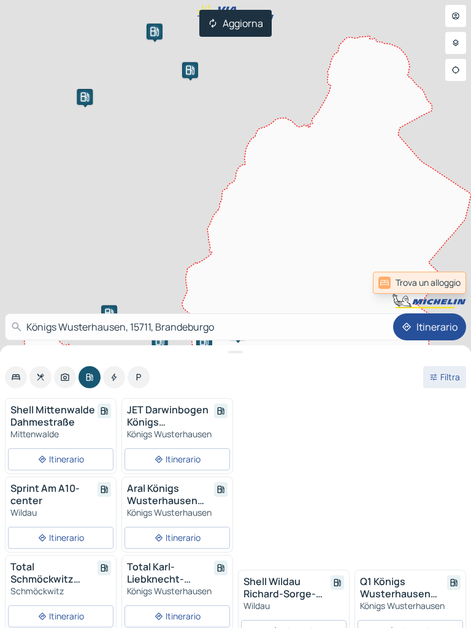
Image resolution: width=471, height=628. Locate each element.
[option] (16, 377)
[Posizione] (455, 70)
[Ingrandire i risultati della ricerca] (235, 352)
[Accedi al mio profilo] (455, 16)
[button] (155, 31)
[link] (436, 283)
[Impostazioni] (455, 43)
